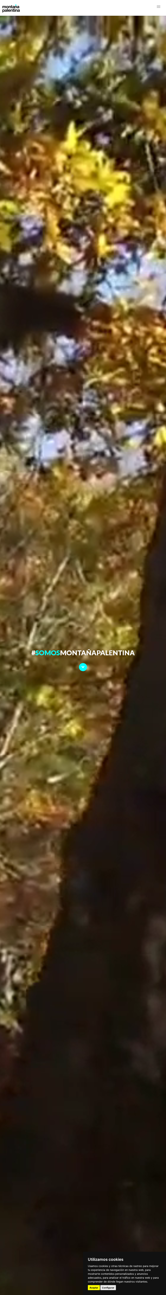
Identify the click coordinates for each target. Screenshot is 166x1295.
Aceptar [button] (93, 1287)
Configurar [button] (108, 1287)
